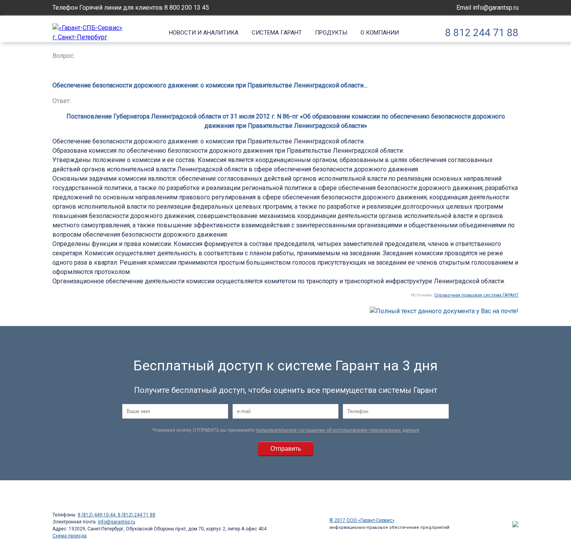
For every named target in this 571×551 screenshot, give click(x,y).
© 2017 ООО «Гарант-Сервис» (362, 520)
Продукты (331, 32)
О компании (379, 32)
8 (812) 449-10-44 (96, 515)
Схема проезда (69, 536)
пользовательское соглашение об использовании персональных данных (337, 430)
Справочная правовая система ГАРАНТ (476, 295)
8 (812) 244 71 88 (136, 515)
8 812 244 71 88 (482, 32)
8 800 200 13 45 (186, 7)
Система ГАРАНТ (277, 32)
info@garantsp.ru (496, 7)
